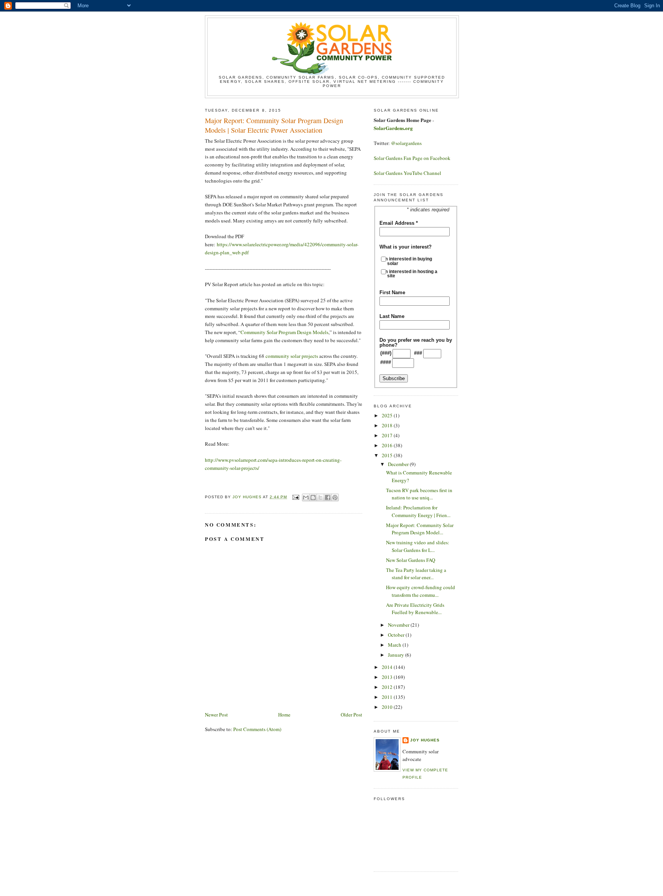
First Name (392, 292)
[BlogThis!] (313, 497)
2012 (388, 687)
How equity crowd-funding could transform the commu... (420, 591)
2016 (388, 445)
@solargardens (406, 143)
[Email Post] (295, 497)
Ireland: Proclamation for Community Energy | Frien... (418, 511)
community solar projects (292, 355)
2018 (388, 425)
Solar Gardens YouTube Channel (407, 173)
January (396, 654)
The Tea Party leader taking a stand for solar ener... (416, 574)
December (399, 464)
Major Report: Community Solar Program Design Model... (420, 529)
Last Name (391, 316)
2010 (388, 706)
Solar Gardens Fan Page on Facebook (412, 158)
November (399, 624)
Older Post (351, 714)
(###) (385, 353)
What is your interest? (405, 246)
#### (385, 362)
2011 (388, 696)
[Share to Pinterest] (335, 497)
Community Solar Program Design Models (284, 332)
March (395, 644)
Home (284, 714)
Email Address (398, 223)
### (418, 353)
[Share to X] (320, 497)
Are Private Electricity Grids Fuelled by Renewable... (415, 608)
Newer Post (216, 714)
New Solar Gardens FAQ (410, 560)
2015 (388, 455)
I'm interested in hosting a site (412, 273)
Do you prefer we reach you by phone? (415, 343)
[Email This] (306, 497)
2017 (388, 435)
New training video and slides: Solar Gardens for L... (417, 546)
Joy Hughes (425, 740)
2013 (388, 677)
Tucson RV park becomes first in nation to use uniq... (419, 494)
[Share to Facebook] (328, 497)
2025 (388, 415)
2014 (388, 667)
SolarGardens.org (393, 128)
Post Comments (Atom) (257, 729)
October (397, 634)
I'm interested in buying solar (409, 261)
